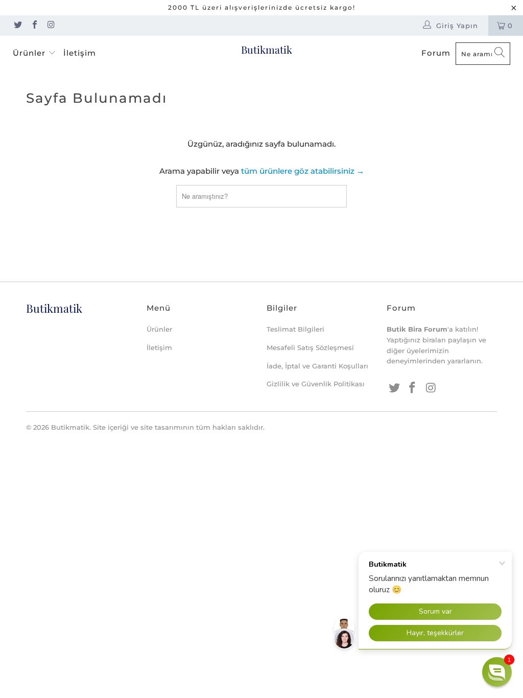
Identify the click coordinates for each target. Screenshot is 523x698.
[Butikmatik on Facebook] (33, 25)
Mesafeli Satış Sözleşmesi (310, 347)
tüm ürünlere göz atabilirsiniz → (302, 171)
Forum (435, 53)
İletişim (79, 53)
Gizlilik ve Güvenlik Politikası (316, 384)
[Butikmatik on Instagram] (50, 25)
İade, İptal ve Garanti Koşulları (317, 366)
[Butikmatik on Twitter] (17, 25)
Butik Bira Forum (417, 329)
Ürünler (30, 53)
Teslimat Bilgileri (295, 329)
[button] (497, 672)
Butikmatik (266, 49)
